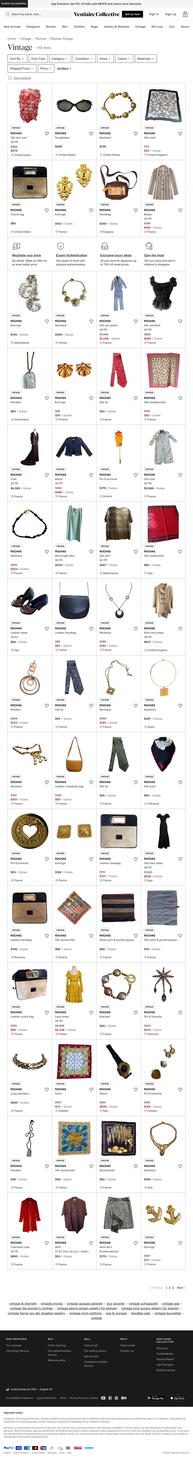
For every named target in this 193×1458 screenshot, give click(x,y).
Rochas (40, 38)
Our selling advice (95, 1351)
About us (162, 1348)
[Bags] (100, 26)
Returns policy (57, 1360)
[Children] (87, 26)
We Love (157, 27)
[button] (185, 14)
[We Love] (165, 26)
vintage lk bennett (22, 1303)
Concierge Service (17, 1351)
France (7, 1452)
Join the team (164, 1365)
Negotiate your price (26, 255)
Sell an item (132, 14)
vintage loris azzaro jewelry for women (150, 1308)
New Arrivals (12, 27)
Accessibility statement (19, 1398)
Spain (62, 1452)
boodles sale (140, 1313)
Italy (69, 1452)
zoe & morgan (116, 1313)
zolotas (96, 1318)
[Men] (70, 26)
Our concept (13, 1345)
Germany (52, 1452)
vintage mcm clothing (85, 1313)
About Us (187, 27)
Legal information (46, 1398)
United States (38, 1452)
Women (51, 27)
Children (79, 27)
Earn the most (154, 255)
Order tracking (57, 1345)
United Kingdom (21, 1452)
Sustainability (164, 1354)
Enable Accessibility (14, 3)
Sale (172, 27)
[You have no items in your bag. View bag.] (185, 14)
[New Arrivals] (23, 26)
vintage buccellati (167, 1313)
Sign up (170, 14)
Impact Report (165, 1359)
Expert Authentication (71, 255)
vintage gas (170, 1303)
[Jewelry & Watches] (132, 26)
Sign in (154, 14)
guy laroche (116, 1303)
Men (65, 27)
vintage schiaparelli (143, 1303)
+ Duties (155, 151)
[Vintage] (148, 26)
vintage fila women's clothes (31, 1308)
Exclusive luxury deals (116, 255)
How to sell (91, 1345)
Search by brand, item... (26, 14)
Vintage (140, 27)
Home (12, 38)
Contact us (127, 1351)
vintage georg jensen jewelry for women (87, 1308)
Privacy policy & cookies (83, 1398)
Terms (62, 1398)
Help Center (127, 1345)
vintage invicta (52, 1303)
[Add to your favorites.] (46, 133)
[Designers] (42, 26)
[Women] (58, 26)
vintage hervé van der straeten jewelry (36, 1313)
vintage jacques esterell (85, 1303)
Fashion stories (165, 1370)
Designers (33, 27)
